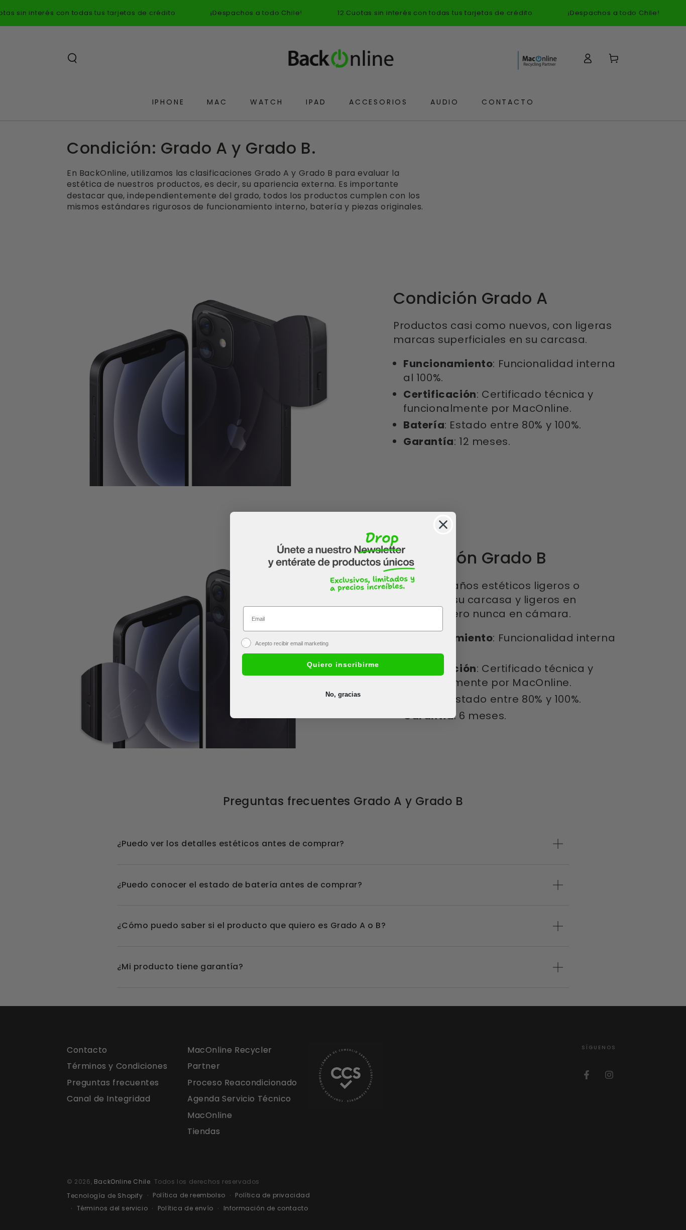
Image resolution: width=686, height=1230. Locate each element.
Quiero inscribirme (343, 664)
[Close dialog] (443, 524)
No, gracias (343, 694)
